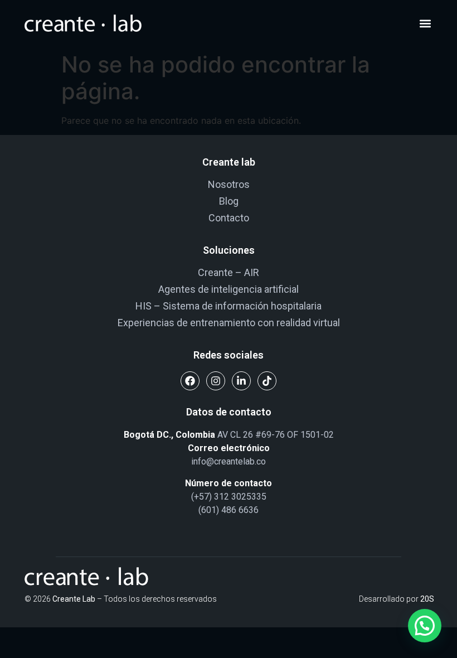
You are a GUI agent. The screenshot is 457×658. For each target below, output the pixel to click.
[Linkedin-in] (241, 380)
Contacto (228, 218)
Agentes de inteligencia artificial (228, 289)
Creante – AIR (228, 272)
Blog (229, 201)
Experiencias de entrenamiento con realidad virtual (229, 322)
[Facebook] (190, 380)
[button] (425, 23)
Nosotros (229, 184)
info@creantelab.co (228, 461)
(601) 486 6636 (228, 510)
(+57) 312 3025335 (228, 496)
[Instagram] (215, 380)
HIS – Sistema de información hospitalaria (228, 306)
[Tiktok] (266, 380)
